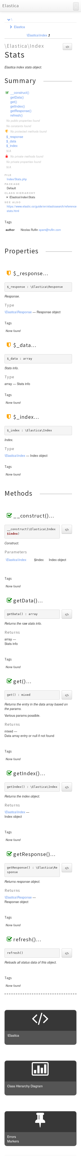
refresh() (16, 115)
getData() (17, 97)
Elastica (10, 5)
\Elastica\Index (37, 35)
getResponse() (21, 110)
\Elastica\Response (18, 312)
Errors (11, 1136)
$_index (12, 145)
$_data (11, 141)
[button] (67, 46)
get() (13, 101)
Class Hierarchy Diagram (25, 1086)
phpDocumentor (59, 1162)
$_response (14, 136)
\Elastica (13, 1035)
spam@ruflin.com (50, 230)
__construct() (19, 92)
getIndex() (17, 106)
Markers (13, 1141)
